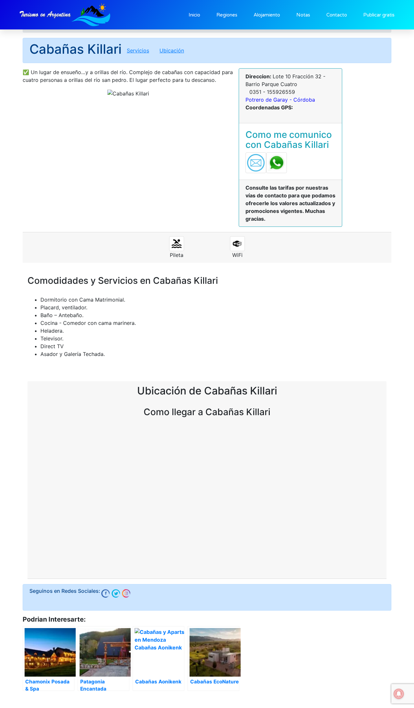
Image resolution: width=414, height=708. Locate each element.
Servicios (138, 50)
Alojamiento (267, 15)
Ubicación (171, 50)
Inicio (194, 15)
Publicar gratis (379, 15)
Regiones (226, 15)
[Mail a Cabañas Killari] (255, 162)
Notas (303, 15)
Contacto (336, 15)
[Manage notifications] (399, 694)
